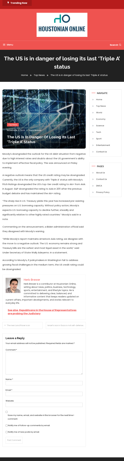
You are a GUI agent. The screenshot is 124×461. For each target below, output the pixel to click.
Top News (12, 124)
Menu (10, 44)
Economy (100, 119)
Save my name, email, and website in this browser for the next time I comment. (41, 417)
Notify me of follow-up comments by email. (29, 425)
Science (100, 125)
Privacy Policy (102, 192)
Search (114, 44)
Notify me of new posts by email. (24, 431)
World (99, 112)
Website (10, 400)
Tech (98, 132)
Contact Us (101, 151)
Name (9, 379)
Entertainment (103, 145)
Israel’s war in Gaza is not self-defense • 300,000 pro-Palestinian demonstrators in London (66, 325)
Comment (11, 349)
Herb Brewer (35, 130)
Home (99, 99)
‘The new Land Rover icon (18, 325)
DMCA (99, 185)
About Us (100, 172)
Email (9, 390)
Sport (98, 138)
